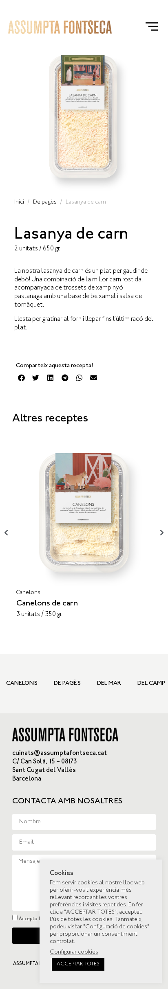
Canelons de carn (47, 603)
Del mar (109, 683)
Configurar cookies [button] (74, 952)
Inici (19, 202)
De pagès (45, 202)
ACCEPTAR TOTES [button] (78, 964)
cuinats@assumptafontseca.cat (59, 753)
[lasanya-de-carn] (84, 118)
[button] (21, 377)
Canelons (28, 592)
